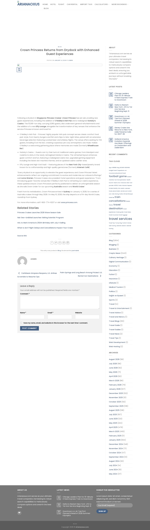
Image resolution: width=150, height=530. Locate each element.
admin (70, 60)
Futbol (111, 274)
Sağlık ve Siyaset (116, 295)
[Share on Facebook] (52, 243)
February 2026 (115, 385)
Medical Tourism (116, 287)
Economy (113, 266)
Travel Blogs (114, 321)
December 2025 (116, 393)
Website (78, 313)
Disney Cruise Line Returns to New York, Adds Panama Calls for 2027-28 (123, 131)
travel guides (120, 212)
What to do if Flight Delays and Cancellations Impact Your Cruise (45, 228)
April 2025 (113, 427)
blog (118, 167)
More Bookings (119, 4)
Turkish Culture (126, 223)
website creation (121, 226)
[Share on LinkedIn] (68, 243)
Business (112, 249)
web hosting (112, 226)
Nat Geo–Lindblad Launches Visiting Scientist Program (40, 217)
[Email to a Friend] (60, 243)
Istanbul (124, 185)
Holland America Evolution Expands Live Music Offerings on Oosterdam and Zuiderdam (123, 143)
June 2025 (113, 418)
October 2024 (115, 452)
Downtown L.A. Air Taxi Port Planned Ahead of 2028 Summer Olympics (122, 119)
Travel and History (117, 317)
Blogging (112, 244)
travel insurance (113, 215)
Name (23, 313)
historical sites (125, 183)
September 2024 (116, 457)
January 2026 (115, 389)
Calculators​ (101, 4)
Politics (112, 291)
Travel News (114, 334)
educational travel (120, 173)
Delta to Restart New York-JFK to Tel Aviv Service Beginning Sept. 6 (123, 108)
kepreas (129, 185)
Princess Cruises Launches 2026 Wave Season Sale (39, 212)
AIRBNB (114, 167)
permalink (75, 250)
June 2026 (113, 368)
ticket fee (111, 197)
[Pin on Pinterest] (64, 243)
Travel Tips (112, 223)
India (120, 185)
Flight (61, 4)
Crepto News (114, 253)
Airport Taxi (86, 4)
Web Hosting (114, 346)
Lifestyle (112, 283)
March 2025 (114, 431)
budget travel (113, 170)
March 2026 (114, 380)
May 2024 (113, 474)
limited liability (113, 188)
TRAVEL (111, 205)
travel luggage (123, 215)
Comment (25, 294)
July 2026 (113, 363)
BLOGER (122, 167)
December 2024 (116, 444)
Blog (46, 8)
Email (50, 313)
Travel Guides (115, 329)
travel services (120, 218)
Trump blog (118, 223)
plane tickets (116, 191)
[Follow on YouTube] (19, 513)
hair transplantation (120, 180)
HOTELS (116, 185)
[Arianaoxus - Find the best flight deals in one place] (28, 5)
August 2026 (114, 359)
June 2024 (113, 469)
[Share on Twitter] (56, 243)
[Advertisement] (75, 26)
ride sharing (115, 194)
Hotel (53, 4)
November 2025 (116, 397)
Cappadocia (120, 170)
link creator (121, 188)
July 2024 (113, 465)
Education (113, 270)
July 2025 (113, 414)
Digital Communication (119, 261)
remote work (124, 191)
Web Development (117, 342)
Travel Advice (115, 312)
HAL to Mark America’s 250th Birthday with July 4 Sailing (41, 222)
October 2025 (115, 402)
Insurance (113, 278)
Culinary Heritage (116, 257)
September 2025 (116, 406)
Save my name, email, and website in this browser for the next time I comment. (55, 323)
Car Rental (72, 4)
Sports (112, 300)
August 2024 (114, 461)
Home (45, 4)
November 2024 (116, 448)
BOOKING (127, 167)
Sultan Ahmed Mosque (126, 194)
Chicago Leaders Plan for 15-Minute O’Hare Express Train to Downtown (124, 96)
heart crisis (117, 183)
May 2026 (113, 372)
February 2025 (115, 435)
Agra (110, 167)
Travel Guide (114, 325)
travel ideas (127, 212)
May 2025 (113, 423)
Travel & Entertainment (119, 308)
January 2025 (115, 440)
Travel (111, 304)
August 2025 (114, 410)
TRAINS (128, 201)
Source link (22, 235)
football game (118, 176)
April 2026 (113, 376)
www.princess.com (69, 202)
